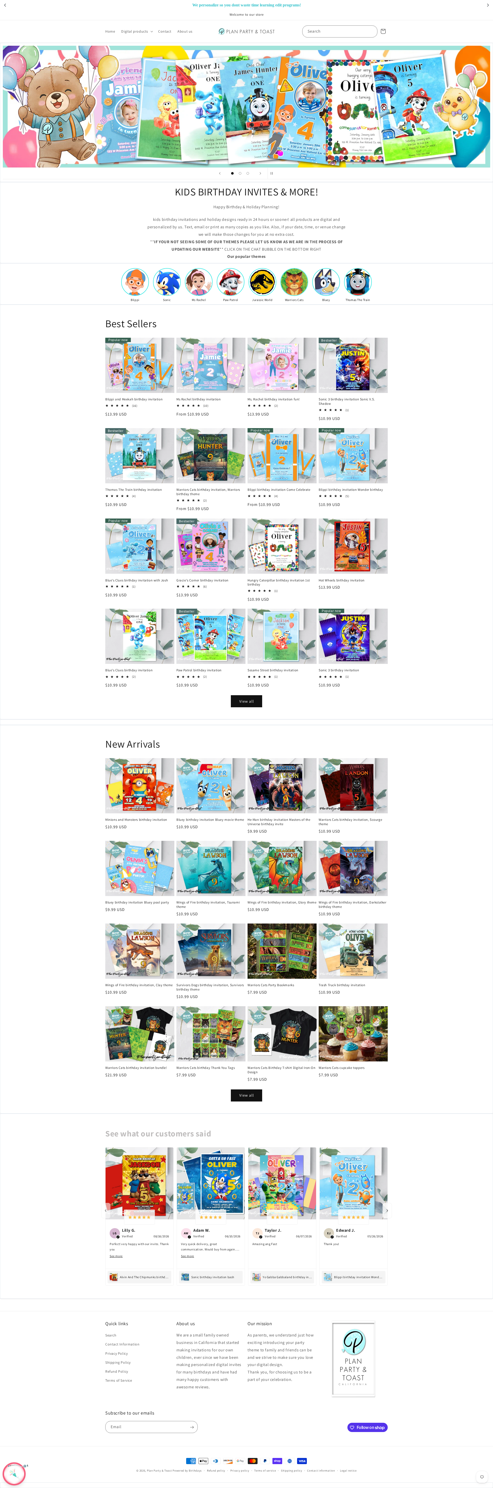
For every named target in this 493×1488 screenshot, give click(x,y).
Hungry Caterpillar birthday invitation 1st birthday (279, 582)
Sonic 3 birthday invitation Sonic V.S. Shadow (347, 401)
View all (246, 701)
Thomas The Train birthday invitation (133, 490)
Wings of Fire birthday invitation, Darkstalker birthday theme (352, 905)
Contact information (321, 1470)
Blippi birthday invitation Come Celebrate (279, 490)
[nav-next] (387, 1210)
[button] (136, 31)
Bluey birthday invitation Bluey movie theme (210, 820)
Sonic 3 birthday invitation (339, 670)
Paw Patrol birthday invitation (199, 670)
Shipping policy (291, 1470)
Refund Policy (116, 1371)
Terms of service (265, 1470)
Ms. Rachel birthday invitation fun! (274, 399)
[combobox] (339, 31)
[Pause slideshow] (273, 173)
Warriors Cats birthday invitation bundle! (136, 1068)
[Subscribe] (191, 1427)
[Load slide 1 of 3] (232, 173)
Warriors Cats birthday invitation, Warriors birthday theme (208, 492)
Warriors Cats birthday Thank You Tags (205, 1068)
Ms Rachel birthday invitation (198, 399)
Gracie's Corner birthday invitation (202, 580)
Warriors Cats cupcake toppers (341, 1068)
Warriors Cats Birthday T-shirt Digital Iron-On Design (282, 1070)
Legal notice (348, 1470)
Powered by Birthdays (187, 1470)
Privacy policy (239, 1470)
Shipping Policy (118, 1362)
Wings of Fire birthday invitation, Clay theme (139, 985)
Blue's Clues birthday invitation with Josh (136, 580)
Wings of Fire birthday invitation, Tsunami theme (208, 905)
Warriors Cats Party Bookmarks (271, 985)
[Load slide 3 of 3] (248, 173)
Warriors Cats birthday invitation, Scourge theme (350, 822)
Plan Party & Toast (159, 1470)
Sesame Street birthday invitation (273, 670)
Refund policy (216, 1470)
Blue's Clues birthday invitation (129, 670)
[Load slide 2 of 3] (240, 173)
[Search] (371, 31)
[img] (139, 1217)
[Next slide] (260, 173)
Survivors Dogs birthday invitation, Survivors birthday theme (210, 987)
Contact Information (122, 1344)
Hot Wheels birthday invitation (342, 580)
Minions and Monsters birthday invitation (136, 820)
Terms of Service (118, 1380)
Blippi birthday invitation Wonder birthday (351, 490)
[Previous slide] (219, 173)
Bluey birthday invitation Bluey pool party (137, 903)
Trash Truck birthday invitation (342, 985)
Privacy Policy (116, 1353)
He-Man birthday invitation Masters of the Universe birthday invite (279, 822)
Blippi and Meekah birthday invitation (134, 399)
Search (111, 1335)
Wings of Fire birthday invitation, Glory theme (282, 903)
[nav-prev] (105, 1210)
